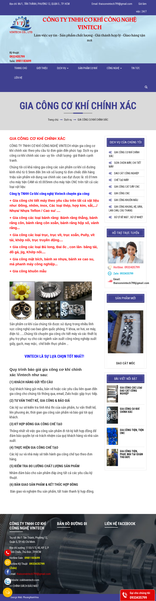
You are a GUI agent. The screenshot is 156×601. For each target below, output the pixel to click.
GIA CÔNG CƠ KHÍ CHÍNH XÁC (124, 154)
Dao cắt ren (126, 363)
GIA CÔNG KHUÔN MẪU (126, 200)
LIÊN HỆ (18, 77)
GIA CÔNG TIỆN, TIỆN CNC (132, 431)
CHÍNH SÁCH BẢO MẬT (26, 586)
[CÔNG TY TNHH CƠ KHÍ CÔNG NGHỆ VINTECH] (21, 24)
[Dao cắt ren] (125, 332)
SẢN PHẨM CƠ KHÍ (87, 68)
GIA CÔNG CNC (122, 193)
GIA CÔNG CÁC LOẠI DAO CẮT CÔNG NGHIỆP (131, 390)
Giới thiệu (42, 68)
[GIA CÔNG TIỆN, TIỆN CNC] (112, 436)
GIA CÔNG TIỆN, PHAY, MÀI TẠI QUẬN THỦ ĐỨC (131, 454)
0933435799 (126, 273)
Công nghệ (113, 68)
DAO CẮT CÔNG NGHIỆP (126, 173)
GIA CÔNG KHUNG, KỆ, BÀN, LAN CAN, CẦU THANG (126, 208)
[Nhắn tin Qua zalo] (7, 581)
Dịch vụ (62, 68)
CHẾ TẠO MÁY (121, 180)
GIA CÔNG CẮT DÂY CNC (127, 186)
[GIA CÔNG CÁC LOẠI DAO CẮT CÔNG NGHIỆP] (112, 394)
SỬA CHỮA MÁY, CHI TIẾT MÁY (125, 164)
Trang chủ (20, 68)
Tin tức (135, 68)
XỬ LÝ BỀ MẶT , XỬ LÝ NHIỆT (128, 217)
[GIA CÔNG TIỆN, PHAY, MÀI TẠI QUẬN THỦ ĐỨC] (112, 457)
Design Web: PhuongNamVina (25, 597)
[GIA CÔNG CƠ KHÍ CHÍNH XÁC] (112, 415)
